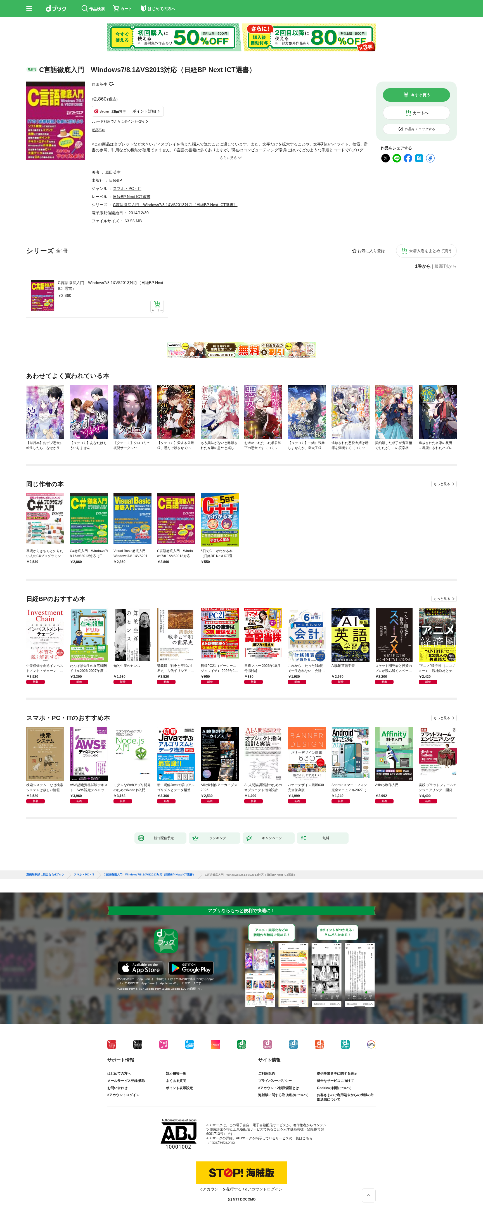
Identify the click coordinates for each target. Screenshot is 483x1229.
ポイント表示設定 (179, 1088)
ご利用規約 (266, 1073)
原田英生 (99, 84)
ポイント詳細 (144, 111)
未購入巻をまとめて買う (430, 251)
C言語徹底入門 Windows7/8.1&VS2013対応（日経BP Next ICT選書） (110, 285)
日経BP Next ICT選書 (131, 196)
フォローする (111, 84)
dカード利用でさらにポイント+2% (118, 121)
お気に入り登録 (371, 251)
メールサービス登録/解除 (126, 1081)
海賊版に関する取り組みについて (283, 1095)
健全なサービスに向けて (335, 1081)
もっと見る (442, 484)
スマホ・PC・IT (127, 188)
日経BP (115, 180)
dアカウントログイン (123, 1095)
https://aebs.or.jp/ (222, 1142)
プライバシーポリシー (275, 1081)
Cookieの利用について (334, 1088)
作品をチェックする (420, 129)
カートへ (420, 113)
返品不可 (98, 130)
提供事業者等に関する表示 (337, 1073)
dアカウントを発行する (221, 1189)
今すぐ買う (420, 95)
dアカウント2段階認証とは (278, 1088)
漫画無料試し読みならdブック (45, 874)
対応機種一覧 (176, 1073)
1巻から (423, 266)
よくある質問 (176, 1081)
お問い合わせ (117, 1088)
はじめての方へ (119, 1073)
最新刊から (445, 266)
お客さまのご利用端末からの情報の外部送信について (345, 1097)
